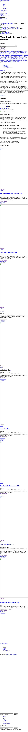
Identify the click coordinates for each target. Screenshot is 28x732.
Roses (25, 57)
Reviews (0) (5, 66)
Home (1, 23)
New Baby (9, 57)
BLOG (4, 649)
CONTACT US (6, 650)
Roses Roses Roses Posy (7, 544)
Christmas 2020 (15, 52)
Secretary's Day (3, 58)
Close (1, 190)
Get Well (26, 55)
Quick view (2, 203)
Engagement (19, 53)
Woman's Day (16, 61)
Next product (3, 31)
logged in (8, 106)
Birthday (18, 51)
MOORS (15, 654)
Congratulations (8, 53)
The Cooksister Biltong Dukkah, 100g (11, 193)
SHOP (4, 648)
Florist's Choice (14, 55)
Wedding (10, 61)
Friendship (20, 55)
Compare (2, 48)
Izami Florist (9, 654)
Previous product (4, 25)
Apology (13, 51)
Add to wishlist (3, 49)
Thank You (2, 60)
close (1, 726)
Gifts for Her (3, 56)
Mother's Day (3, 57)
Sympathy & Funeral (20, 58)
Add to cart (3, 47)
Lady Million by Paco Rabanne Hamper (9, 28)
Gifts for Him (9, 56)
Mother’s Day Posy (5, 370)
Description (5, 65)
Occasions (21, 57)
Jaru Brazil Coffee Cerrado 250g (9, 602)
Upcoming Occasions (17, 60)
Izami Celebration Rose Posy (8, 252)
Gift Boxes (5, 23)
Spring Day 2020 (11, 58)
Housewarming (22, 56)
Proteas (2, 311)
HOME (4, 647)
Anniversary (8, 51)
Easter (14, 53)
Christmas (9, 52)
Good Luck (15, 56)
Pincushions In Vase (4, 33)
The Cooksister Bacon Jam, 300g (9, 486)
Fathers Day (10, 23)
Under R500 (8, 60)
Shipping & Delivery (7, 67)
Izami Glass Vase (5, 429)
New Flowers (15, 57)
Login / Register (6, 723)
